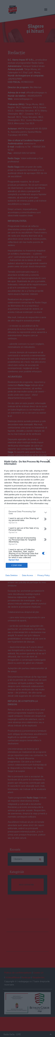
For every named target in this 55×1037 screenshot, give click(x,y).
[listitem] (27, 512)
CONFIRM (16, 565)
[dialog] (27, 518)
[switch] (44, 519)
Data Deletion (12, 575)
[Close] (49, 462)
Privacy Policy (43, 575)
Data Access (27, 575)
